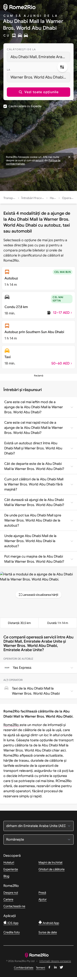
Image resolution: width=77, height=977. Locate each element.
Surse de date (47, 932)
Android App (50, 923)
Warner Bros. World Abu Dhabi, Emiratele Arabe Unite (40, 77)
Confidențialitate (23, 967)
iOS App (12, 923)
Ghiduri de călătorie (51, 869)
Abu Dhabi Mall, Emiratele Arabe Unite (40, 57)
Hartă (54, 198)
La (8, 69)
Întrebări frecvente (34, 198)
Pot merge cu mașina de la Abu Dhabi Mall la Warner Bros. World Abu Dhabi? (34, 559)
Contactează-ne (14, 906)
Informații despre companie (55, 961)
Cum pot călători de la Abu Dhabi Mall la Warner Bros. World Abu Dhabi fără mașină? (33, 484)
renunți (39, 160)
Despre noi (10, 892)
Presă (42, 892)
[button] (38, 92)
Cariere (8, 899)
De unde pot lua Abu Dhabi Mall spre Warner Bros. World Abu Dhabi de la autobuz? (32, 520)
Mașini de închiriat (50, 862)
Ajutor (42, 899)
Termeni (40, 967)
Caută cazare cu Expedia (25, 106)
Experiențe (10, 869)
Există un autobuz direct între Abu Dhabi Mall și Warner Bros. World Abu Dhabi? (33, 448)
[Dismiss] (69, 157)
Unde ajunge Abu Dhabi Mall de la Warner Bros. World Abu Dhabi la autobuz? (30, 541)
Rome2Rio (11, 725)
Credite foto (11, 932)
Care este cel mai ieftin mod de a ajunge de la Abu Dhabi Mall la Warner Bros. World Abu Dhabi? (33, 407)
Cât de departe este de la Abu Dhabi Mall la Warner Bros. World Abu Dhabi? (34, 466)
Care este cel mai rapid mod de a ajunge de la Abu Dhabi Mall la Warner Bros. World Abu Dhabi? (33, 428)
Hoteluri (8, 862)
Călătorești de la (21, 49)
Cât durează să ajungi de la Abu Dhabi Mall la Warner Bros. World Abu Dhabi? (34, 502)
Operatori (69, 198)
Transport (10, 198)
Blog (6, 876)
